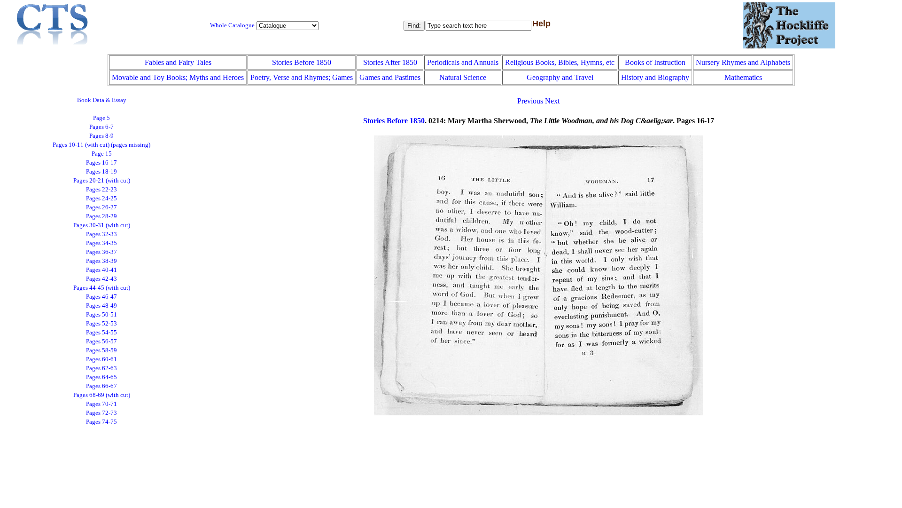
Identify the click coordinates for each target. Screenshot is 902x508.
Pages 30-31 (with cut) (101, 225)
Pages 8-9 (101, 136)
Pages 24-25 (101, 198)
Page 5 (101, 118)
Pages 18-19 (101, 171)
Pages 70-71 (101, 404)
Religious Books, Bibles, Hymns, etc (559, 62)
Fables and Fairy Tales (178, 62)
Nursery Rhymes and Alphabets (743, 62)
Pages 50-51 (101, 314)
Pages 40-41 (101, 270)
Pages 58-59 (101, 350)
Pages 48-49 (101, 305)
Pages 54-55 (101, 332)
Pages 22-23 (101, 189)
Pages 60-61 (101, 359)
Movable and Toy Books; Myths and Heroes (178, 77)
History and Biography (655, 77)
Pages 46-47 (101, 297)
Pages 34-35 (101, 243)
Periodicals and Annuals (462, 62)
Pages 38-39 (101, 261)
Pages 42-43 (101, 279)
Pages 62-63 (101, 368)
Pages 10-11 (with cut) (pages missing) (101, 145)
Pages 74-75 (101, 422)
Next (552, 101)
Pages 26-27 (101, 207)
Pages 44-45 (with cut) (101, 288)
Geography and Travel (560, 77)
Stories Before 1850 (301, 62)
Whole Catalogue (232, 25)
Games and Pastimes (389, 77)
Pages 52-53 (101, 323)
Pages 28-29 (101, 216)
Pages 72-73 (101, 413)
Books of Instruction (655, 62)
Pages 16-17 (101, 162)
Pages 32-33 (101, 234)
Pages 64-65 (101, 377)
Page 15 (102, 154)
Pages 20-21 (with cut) (101, 180)
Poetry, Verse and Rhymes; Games (301, 77)
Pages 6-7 (101, 127)
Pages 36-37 (101, 252)
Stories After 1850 (390, 62)
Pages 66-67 (101, 386)
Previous (530, 101)
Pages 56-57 (101, 341)
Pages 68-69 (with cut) (101, 395)
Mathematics (743, 77)
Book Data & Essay (101, 100)
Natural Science (462, 77)
